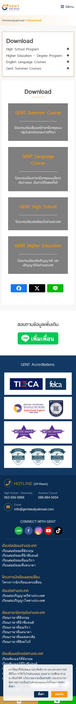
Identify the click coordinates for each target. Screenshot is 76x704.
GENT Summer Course (38, 113)
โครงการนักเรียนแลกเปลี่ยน (21, 577)
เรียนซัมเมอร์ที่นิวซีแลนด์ (19, 663)
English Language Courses (26, 62)
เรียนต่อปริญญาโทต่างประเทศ (23, 600)
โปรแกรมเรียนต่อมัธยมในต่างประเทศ (38, 221)
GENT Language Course (38, 159)
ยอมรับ (59, 694)
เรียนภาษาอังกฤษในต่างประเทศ (23, 612)
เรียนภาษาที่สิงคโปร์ (16, 642)
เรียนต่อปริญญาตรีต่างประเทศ (23, 595)
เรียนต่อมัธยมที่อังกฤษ (17, 551)
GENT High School (38, 207)
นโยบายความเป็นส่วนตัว (37, 678)
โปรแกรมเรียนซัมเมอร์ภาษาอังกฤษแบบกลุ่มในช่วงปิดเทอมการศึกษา (38, 130)
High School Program (22, 49)
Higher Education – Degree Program (34, 55)
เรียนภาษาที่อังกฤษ (15, 617)
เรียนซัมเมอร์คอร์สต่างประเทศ (22, 653)
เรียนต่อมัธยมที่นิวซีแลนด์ (20, 555)
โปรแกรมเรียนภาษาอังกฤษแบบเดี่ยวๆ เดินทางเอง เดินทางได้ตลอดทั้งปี (38, 180)
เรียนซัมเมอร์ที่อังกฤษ (17, 659)
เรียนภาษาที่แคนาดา (16, 632)
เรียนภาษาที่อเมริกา (16, 627)
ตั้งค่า (12, 686)
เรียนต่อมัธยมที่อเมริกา (18, 560)
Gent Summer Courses (23, 68)
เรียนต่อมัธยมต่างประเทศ (19, 546)
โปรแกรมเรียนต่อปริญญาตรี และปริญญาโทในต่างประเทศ (38, 263)
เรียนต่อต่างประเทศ (15, 591)
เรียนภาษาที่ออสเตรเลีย (18, 637)
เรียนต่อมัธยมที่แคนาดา (19, 565)
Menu (69, 6)
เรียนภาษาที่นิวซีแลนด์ (18, 622)
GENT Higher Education (38, 245)
